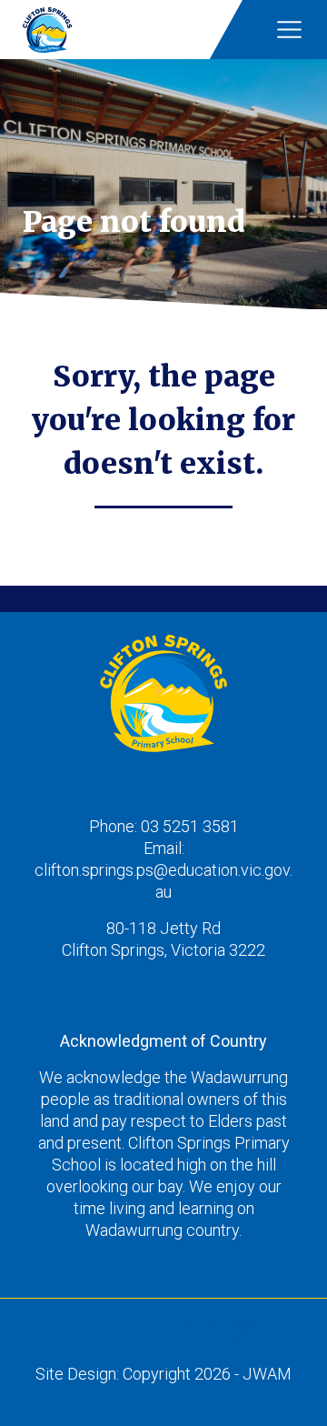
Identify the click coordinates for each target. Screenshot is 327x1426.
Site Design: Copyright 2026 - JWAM (163, 1373)
